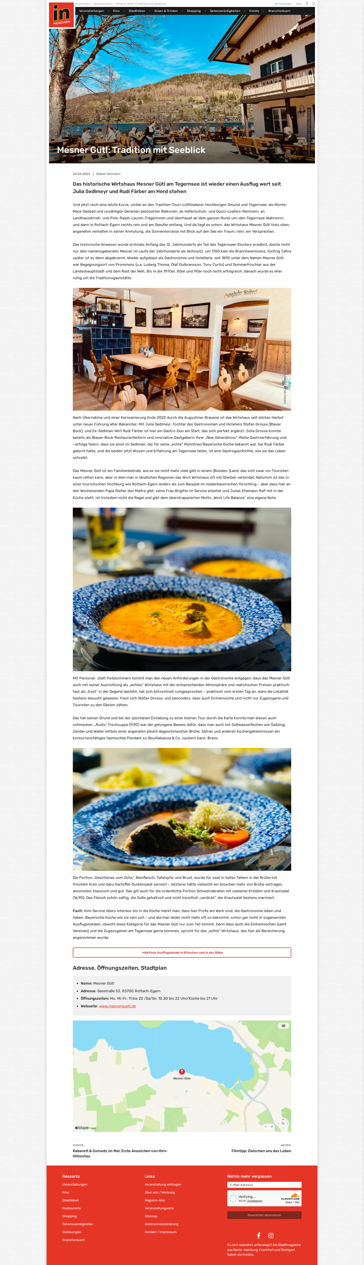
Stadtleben (137, 11)
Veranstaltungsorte (159, 1208)
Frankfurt (266, 1250)
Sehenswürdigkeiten (225, 11)
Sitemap (151, 1216)
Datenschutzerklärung (162, 1224)
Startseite (82, 3)
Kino (116, 11)
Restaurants (102, 3)
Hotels (254, 11)
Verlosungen (283, 3)
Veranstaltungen (91, 11)
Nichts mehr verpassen (249, 1176)
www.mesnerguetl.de (117, 1006)
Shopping (194, 11)
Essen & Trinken (166, 11)
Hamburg (251, 1250)
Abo (299, 3)
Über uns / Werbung (160, 1192)
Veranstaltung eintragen (163, 1184)
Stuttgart (288, 1250)
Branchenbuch (279, 11)
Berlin (238, 1250)
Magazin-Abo (155, 1200)
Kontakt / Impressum (161, 1232)
